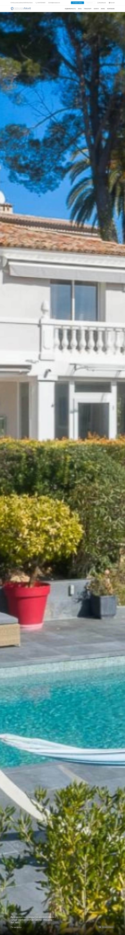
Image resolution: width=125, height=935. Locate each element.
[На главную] (20, 9)
